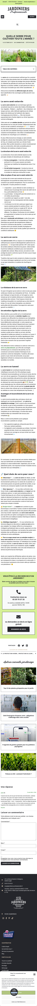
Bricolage (4, 965)
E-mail (3, 850)
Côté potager (30, 42)
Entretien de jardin (6, 963)
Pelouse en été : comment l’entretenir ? (18, 774)
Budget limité (7, 506)
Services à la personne (8, 951)
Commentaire (5, 821)
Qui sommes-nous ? (7, 949)
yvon (2, 793)
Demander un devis (18, 629)
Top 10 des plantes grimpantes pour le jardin (19, 688)
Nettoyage (4, 968)
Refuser (18, 997)
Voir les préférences (18, 1002)
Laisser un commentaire (18, 650)
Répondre (3, 807)
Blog (3, 953)
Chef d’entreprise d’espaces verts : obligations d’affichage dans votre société (18, 716)
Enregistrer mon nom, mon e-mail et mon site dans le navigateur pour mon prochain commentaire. (17, 859)
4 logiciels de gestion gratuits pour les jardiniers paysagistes (18, 746)
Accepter (18, 992)
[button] (34, 974)
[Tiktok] (12, 918)
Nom (3, 843)
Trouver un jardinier (7, 961)
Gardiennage (5, 970)
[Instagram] (3, 918)
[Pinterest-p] (9, 918)
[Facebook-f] (6, 918)
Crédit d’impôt (5, 946)
